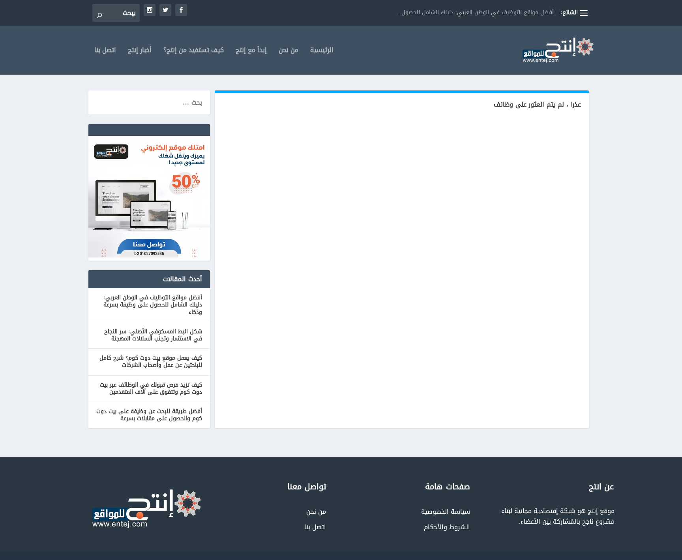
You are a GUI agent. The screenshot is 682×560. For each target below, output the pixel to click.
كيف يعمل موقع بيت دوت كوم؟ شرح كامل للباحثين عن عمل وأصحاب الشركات (150, 361)
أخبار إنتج (140, 51)
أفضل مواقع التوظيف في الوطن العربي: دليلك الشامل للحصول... (475, 12)
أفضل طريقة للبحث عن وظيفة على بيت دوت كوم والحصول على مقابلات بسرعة (149, 415)
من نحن (288, 51)
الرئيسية (322, 51)
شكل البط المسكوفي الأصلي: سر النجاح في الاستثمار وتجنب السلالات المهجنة (153, 335)
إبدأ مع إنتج (251, 51)
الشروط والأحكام (447, 527)
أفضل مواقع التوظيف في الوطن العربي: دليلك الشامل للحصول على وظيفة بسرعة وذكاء (152, 304)
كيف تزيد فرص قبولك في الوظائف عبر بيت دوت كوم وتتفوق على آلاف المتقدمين (151, 388)
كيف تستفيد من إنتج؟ (193, 51)
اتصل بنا (105, 51)
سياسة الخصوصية (445, 512)
